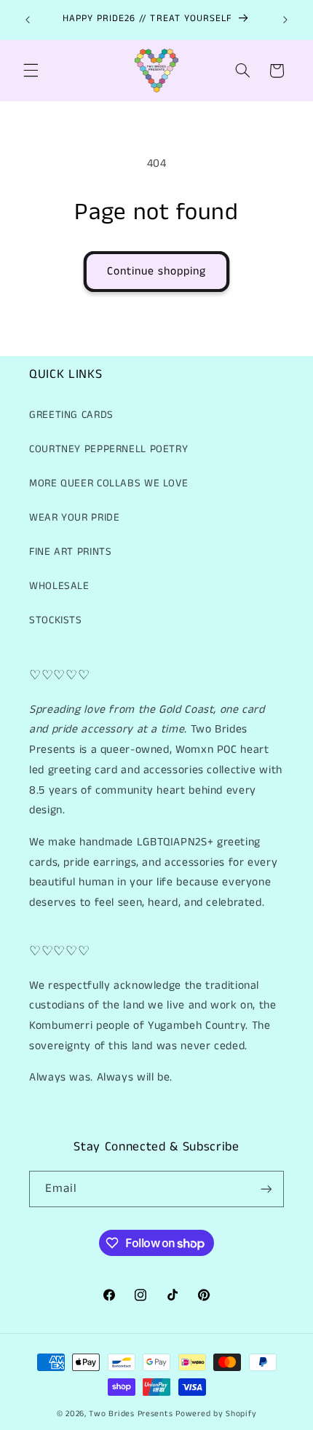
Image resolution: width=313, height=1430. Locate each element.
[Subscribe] (266, 1188)
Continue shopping (157, 272)
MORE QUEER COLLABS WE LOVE (108, 483)
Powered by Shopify (215, 1414)
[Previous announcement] (28, 20)
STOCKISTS (55, 620)
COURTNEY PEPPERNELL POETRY (108, 449)
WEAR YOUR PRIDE (74, 517)
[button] (30, 70)
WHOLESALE (59, 586)
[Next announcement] (285, 20)
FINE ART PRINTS (70, 552)
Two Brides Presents (131, 1414)
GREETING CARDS (71, 415)
